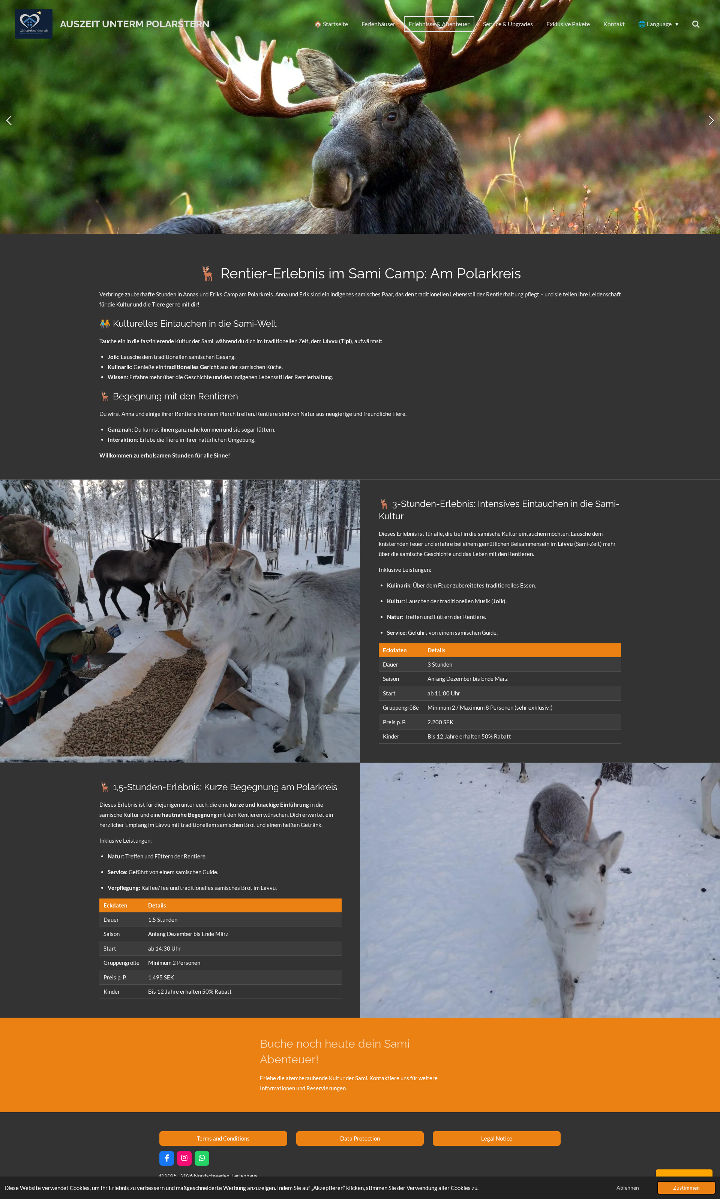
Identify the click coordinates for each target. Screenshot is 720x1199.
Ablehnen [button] (627, 1188)
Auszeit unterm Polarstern (135, 24)
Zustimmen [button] (686, 1188)
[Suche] (696, 24)
